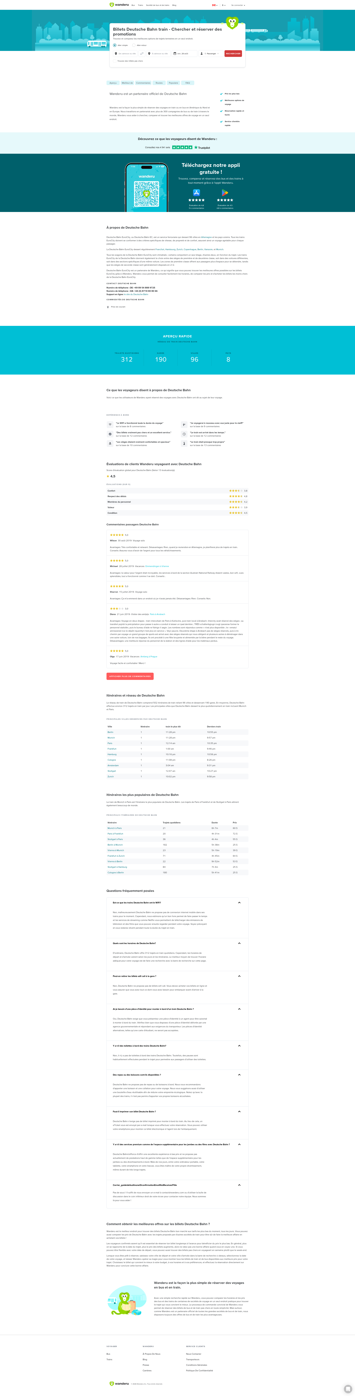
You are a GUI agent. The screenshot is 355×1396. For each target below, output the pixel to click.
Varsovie (208, 249)
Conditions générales (196, 1365)
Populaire (173, 83)
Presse (146, 1365)
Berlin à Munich (115, 844)
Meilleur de (127, 83)
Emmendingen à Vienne (157, 566)
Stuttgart (112, 771)
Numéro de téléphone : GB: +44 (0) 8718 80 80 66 (132, 291)
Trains (140, 5)
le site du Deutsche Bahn (136, 294)
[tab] (122, 47)
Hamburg (112, 754)
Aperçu (113, 83)
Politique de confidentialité (199, 1370)
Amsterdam (113, 765)
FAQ (188, 83)
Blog (174, 5)
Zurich (180, 249)
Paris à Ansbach (157, 614)
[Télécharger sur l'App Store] (196, 192)
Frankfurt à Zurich (116, 856)
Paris (110, 743)
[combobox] (125, 53)
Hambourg (170, 249)
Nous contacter (193, 1354)
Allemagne (206, 237)
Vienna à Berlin (115, 861)
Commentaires (143, 83)
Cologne (112, 760)
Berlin (200, 249)
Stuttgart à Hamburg (117, 867)
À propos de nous (151, 1354)
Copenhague (190, 249)
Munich (219, 249)
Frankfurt (112, 748)
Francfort (159, 249)
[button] (215, 5)
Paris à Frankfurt (115, 833)
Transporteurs (192, 1359)
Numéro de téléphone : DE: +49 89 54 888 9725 (130, 287)
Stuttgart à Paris (115, 839)
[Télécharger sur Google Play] (225, 192)
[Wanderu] (119, 5)
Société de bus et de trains (157, 5)
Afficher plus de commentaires (130, 676)
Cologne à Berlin (116, 872)
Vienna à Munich (116, 850)
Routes (159, 83)
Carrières (147, 1370)
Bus (133, 5)
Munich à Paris (115, 828)
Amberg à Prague (148, 656)
